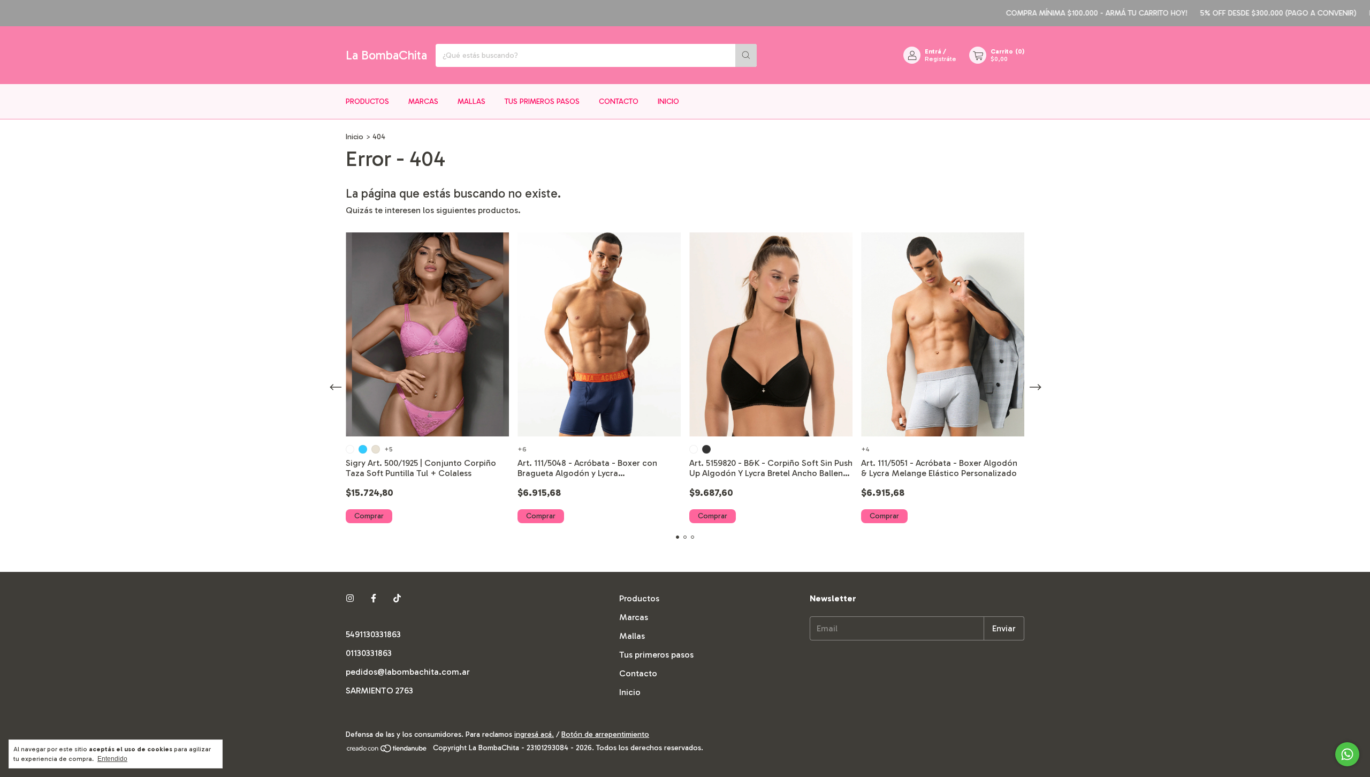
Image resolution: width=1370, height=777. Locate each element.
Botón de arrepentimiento (605, 734)
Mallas (471, 101)
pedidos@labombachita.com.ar (408, 672)
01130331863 (369, 653)
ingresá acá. (534, 734)
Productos (367, 101)
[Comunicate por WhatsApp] (1347, 754)
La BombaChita (386, 55)
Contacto (618, 101)
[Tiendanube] (387, 751)
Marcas (423, 101)
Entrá (933, 51)
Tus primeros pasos (542, 101)
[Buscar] (746, 55)
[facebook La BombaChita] (373, 598)
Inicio (668, 101)
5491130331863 (373, 634)
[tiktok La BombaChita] (397, 598)
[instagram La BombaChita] (350, 598)
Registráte (940, 59)
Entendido (112, 759)
